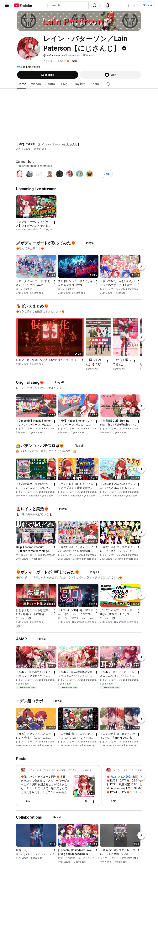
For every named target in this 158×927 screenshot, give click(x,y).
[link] (58, 787)
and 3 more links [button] (31, 67)
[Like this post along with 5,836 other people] (22, 801)
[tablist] (79, 84)
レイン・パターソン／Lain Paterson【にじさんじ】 (127, 289)
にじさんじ (22, 618)
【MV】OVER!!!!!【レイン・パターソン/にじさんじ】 (48, 144)
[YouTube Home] (22, 5)
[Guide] (7, 5)
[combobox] (69, 5)
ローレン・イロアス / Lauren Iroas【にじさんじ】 (84, 618)
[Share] (73, 801)
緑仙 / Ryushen (24, 289)
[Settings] (129, 5)
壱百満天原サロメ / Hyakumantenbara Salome (40, 555)
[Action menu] (93, 801)
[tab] (21, 84)
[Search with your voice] (108, 5)
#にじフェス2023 (121, 776)
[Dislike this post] (35, 801)
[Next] (141, 266)
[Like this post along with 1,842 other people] (108, 801)
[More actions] (54, 222)
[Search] (94, 5)
